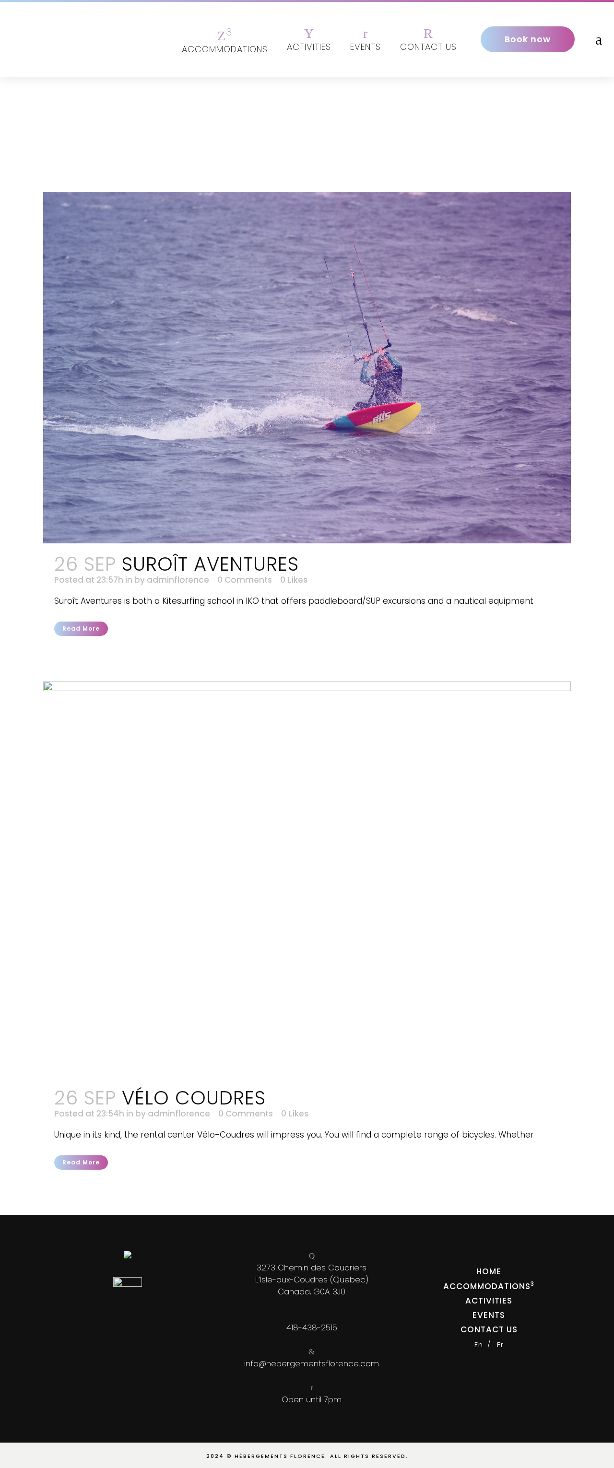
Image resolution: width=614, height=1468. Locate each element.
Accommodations (487, 1286)
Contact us (489, 1329)
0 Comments (244, 580)
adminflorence (178, 580)
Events (488, 1315)
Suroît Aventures (210, 564)
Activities (488, 1300)
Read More (81, 628)
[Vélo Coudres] (307, 879)
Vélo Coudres (194, 1097)
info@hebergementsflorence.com (311, 1363)
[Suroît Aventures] (307, 367)
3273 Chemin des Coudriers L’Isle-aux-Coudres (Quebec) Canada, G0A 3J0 (311, 1279)
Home (488, 1271)
